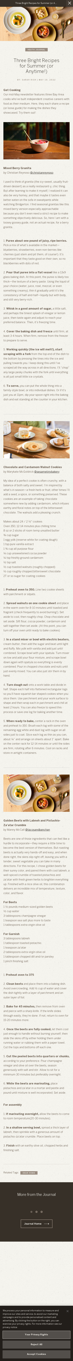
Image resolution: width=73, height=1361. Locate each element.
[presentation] (31, 1212)
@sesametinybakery (46, 472)
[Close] (67, 1311)
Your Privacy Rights (36, 1335)
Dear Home (29, 1173)
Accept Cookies (36, 1354)
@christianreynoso (41, 173)
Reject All (36, 1344)
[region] (36, 1333)
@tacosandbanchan (37, 830)
